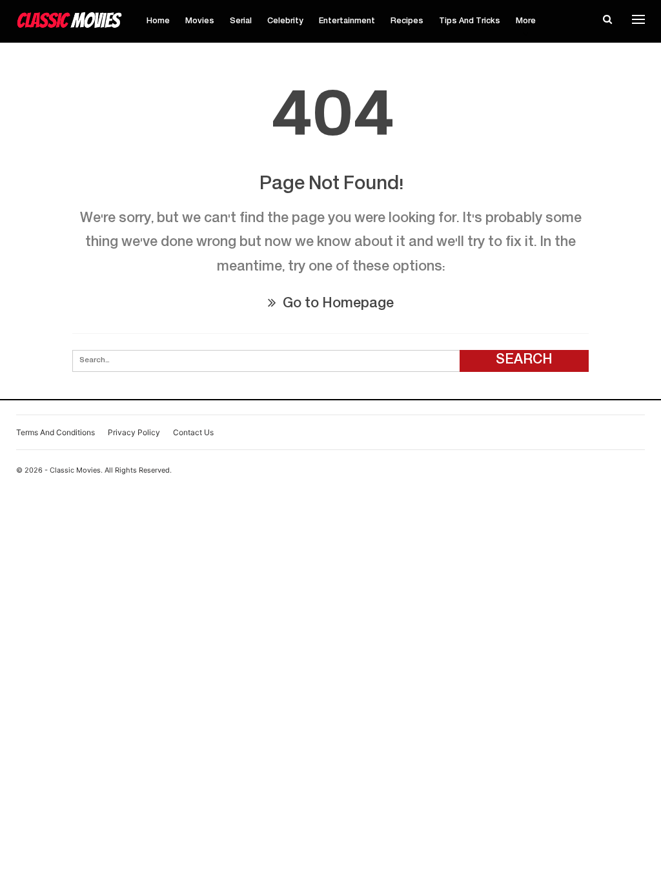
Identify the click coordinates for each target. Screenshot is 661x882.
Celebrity (285, 21)
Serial (241, 21)
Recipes (407, 21)
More (526, 21)
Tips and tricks (469, 21)
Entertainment (347, 21)
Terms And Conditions (55, 432)
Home (158, 21)
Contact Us (193, 432)
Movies (199, 21)
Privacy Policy (134, 432)
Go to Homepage (337, 304)
